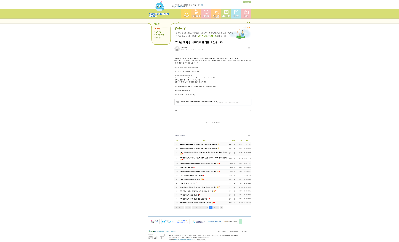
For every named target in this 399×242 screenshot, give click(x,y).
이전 (179, 207)
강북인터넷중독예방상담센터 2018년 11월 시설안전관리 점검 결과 (198, 144)
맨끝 (221, 207)
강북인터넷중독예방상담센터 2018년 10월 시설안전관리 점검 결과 (198, 148)
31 (183, 207)
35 (196, 207)
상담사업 (206, 14)
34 (193, 207)
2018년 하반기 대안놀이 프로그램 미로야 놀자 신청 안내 (195, 203)
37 (203, 207)
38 (207, 207)
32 (186, 207)
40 (214, 207)
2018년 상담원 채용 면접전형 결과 (189, 195)
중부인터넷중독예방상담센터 (186, 14)
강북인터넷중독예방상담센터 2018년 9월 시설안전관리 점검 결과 (198, 163)
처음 (176, 207)
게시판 (246, 14)
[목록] (249, 48)
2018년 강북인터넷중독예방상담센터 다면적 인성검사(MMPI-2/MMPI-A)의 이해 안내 (203, 158)
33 (189, 207)
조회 (241, 140)
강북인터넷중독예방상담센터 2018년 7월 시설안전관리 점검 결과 (198, 187)
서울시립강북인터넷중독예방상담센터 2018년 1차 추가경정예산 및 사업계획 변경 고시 (204, 152)
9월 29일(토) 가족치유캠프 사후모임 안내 (191, 175)
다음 (217, 207)
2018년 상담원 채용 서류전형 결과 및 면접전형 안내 (194, 199)
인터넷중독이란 (196, 14)
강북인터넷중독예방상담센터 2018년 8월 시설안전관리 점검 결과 (198, 171)
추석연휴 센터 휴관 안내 (186, 167)
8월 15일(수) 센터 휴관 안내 (187, 183)
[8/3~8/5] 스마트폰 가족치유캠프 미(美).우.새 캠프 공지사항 (196, 191)
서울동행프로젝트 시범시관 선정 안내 (190, 179)
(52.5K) (199, 101)
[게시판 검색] (249, 135)
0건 (183, 49)
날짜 (247, 140)
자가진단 (236, 14)
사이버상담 (226, 14)
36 (200, 207)
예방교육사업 (216, 14)
